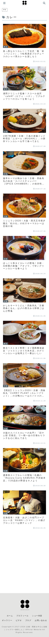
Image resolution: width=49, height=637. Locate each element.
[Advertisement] (24, 561)
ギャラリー (7, 620)
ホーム (10, 616)
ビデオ (19, 620)
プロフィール (22, 616)
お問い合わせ (41, 620)
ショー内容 (37, 616)
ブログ (28, 620)
